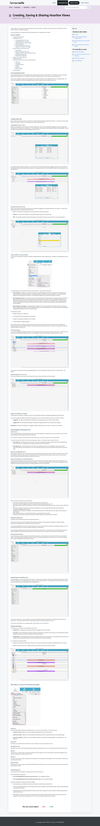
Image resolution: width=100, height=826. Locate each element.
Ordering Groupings (19, 44)
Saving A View (18, 50)
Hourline (33, 7)
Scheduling (26, 7)
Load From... (18, 61)
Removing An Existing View (21, 55)
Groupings (59, 217)
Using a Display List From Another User (41, 623)
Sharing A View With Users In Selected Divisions (25, 53)
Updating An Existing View (21, 54)
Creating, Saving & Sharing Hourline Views (80, 37)
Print (75, 28)
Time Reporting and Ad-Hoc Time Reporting (82, 55)
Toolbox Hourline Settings (57, 425)
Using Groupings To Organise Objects (23, 42)
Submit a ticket (74, 3)
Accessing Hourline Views (18, 36)
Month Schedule (18, 68)
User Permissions (16, 70)
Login (82, 2)
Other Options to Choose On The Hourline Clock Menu (24, 60)
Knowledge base (62, 2)
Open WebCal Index (19, 64)
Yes (52, 806)
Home (54, 2)
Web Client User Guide (79, 58)
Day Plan (17, 65)
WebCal (59, 748)
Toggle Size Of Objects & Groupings (23, 46)
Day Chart (17, 67)
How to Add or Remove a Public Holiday (81, 45)
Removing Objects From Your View (22, 45)
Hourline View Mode (17, 58)
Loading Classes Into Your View (22, 41)
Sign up (87, 2)
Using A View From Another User (20, 57)
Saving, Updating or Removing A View (21, 48)
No (44, 806)
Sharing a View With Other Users (22, 51)
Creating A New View (17, 38)
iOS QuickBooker (78, 60)
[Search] (89, 7)
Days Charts (17, 63)
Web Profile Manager (79, 51)
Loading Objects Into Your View (22, 40)
